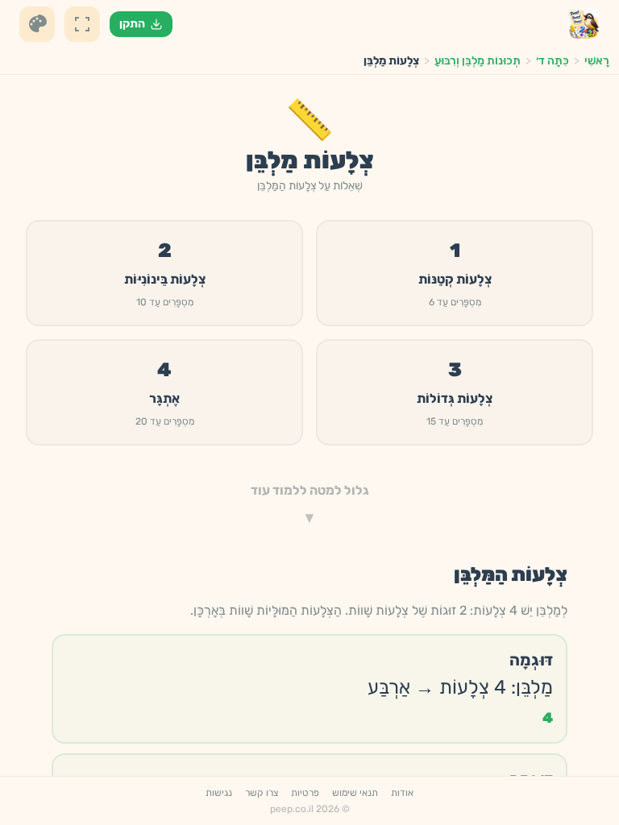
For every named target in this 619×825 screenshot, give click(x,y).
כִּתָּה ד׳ (552, 61)
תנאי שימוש (355, 792)
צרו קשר (261, 792)
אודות (402, 792)
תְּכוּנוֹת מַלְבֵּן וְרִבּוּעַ (477, 61)
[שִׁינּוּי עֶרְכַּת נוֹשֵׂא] (37, 24)
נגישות (219, 792)
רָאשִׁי (596, 61)
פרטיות (305, 792)
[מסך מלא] (82, 24)
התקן (132, 24)
